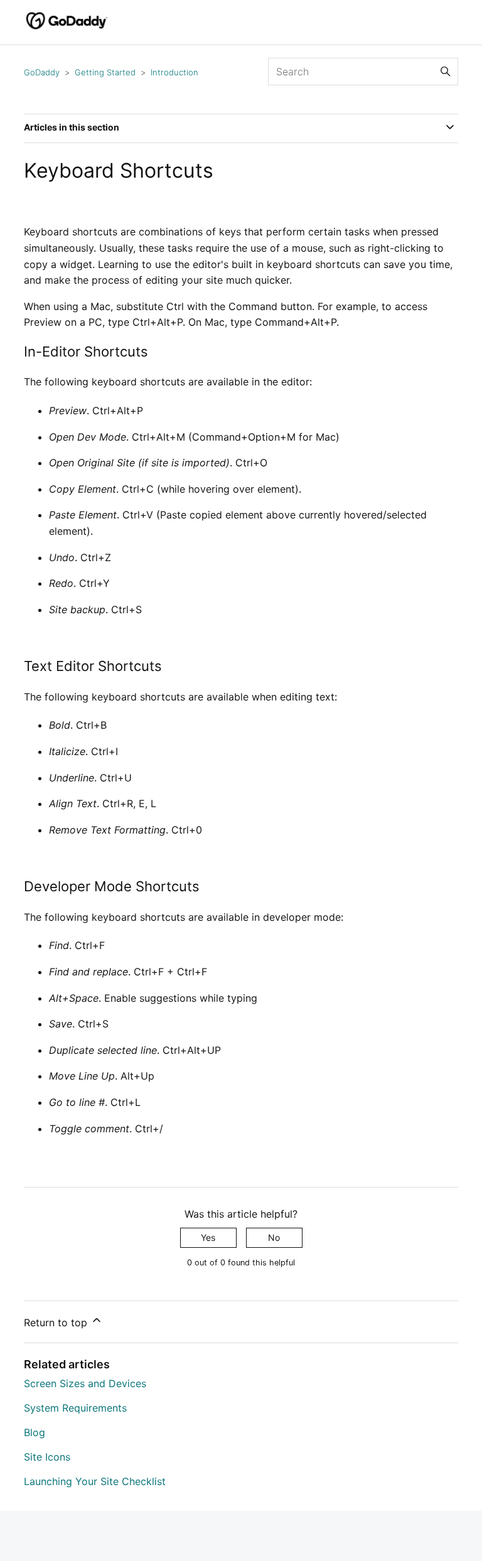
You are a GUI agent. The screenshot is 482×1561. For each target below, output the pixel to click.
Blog (34, 1432)
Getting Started (105, 72)
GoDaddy (42, 72)
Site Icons (47, 1457)
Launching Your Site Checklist (95, 1481)
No (274, 1237)
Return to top (57, 1322)
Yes (208, 1237)
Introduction (174, 72)
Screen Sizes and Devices (85, 1383)
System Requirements (75, 1408)
